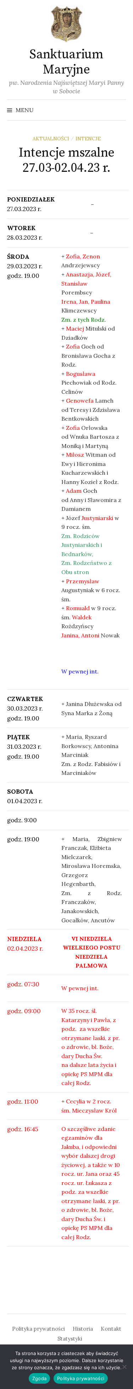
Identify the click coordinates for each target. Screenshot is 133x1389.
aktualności (51, 138)
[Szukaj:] (120, 109)
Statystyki (69, 1338)
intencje (88, 138)
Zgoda (39, 1378)
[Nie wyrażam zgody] (124, 1366)
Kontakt (111, 1328)
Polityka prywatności (38, 1328)
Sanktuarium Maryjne (66, 62)
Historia (83, 1328)
